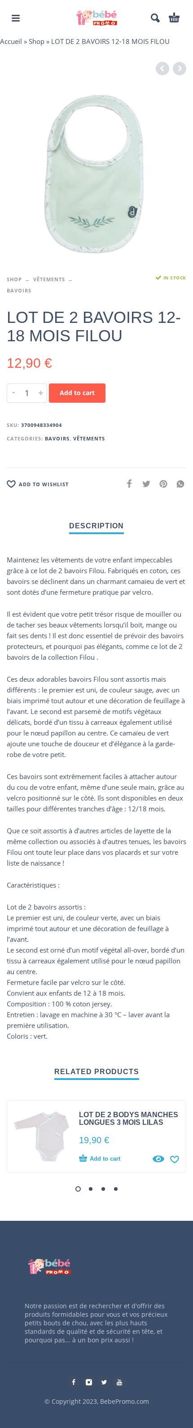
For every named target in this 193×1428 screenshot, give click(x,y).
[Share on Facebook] (126, 483)
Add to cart (77, 392)
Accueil (11, 41)
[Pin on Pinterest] (160, 483)
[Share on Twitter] (143, 483)
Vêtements (49, 279)
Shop (36, 41)
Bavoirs (19, 290)
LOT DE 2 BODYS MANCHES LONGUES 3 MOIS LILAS (128, 1118)
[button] (78, 1189)
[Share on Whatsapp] (177, 483)
